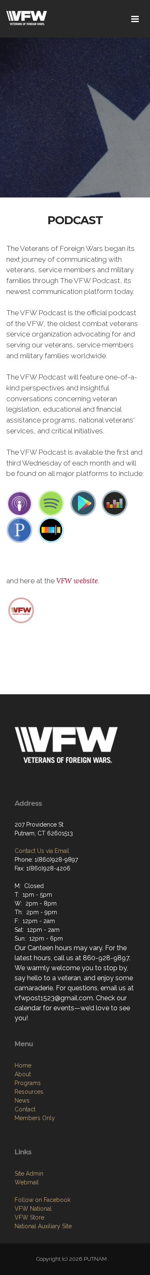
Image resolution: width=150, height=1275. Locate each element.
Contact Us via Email (42, 850)
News (22, 1100)
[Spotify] (51, 502)
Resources (29, 1091)
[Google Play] (83, 502)
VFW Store (29, 1217)
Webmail (27, 1182)
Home (23, 1065)
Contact (25, 1109)
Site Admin (29, 1173)
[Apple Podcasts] (19, 502)
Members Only (35, 1118)
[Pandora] (19, 529)
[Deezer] (114, 502)
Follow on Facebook (42, 1200)
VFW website (77, 580)
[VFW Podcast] (21, 609)
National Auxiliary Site (43, 1226)
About (23, 1074)
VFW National (33, 1208)
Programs (28, 1083)
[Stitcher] (51, 529)
